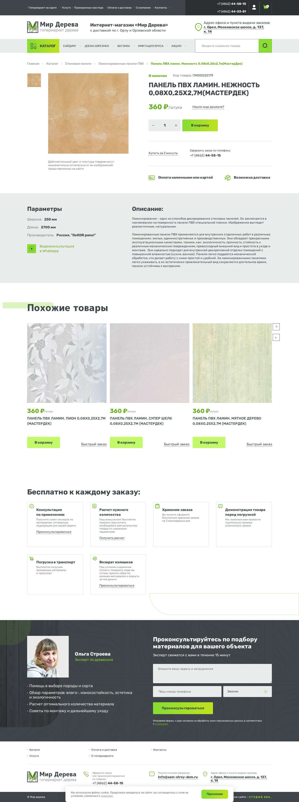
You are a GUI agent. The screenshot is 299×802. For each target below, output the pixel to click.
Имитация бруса (151, 46)
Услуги (66, 7)
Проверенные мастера (88, 7)
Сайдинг (69, 46)
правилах (107, 795)
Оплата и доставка (120, 7)
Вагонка (123, 46)
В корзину (44, 442)
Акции (176, 46)
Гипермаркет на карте (43, 7)
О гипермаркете (102, 756)
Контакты (161, 7)
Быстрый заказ (94, 444)
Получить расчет (112, 538)
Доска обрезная (97, 46)
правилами (161, 723)
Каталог (48, 46)
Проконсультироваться (53, 532)
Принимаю (215, 794)
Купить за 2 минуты (163, 153)
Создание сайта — (237, 796)
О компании (143, 7)
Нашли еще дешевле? (208, 107)
